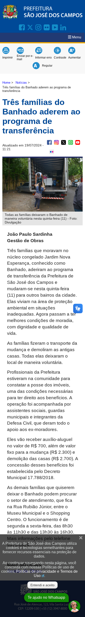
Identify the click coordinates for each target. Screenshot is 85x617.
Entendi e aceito (42, 585)
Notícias (21, 82)
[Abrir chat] (74, 606)
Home (6, 82)
